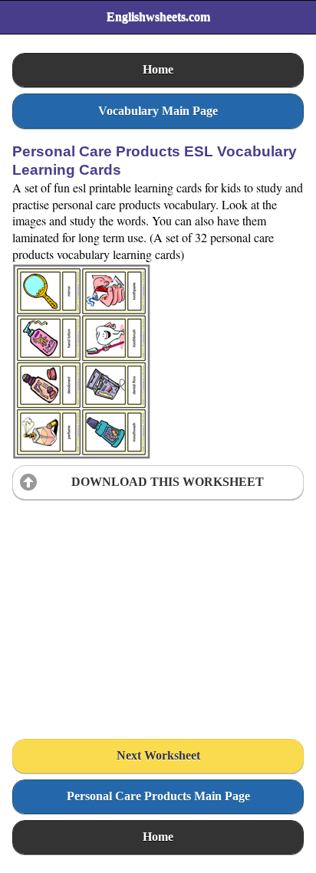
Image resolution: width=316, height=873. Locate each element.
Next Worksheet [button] (158, 755)
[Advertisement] (127, 601)
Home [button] (158, 69)
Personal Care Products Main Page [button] (158, 795)
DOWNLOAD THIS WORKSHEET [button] (167, 481)
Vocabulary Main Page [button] (158, 110)
